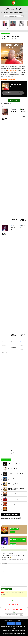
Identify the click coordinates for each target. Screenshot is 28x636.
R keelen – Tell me (14, 528)
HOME (8, 9)
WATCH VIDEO (13, 544)
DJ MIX (11, 12)
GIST (20, 9)
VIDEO (16, 9)
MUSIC (12, 9)
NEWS (2, 12)
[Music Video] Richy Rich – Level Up (17, 540)
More (25, 12)
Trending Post (7, 33)
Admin (7, 38)
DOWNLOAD (12, 531)
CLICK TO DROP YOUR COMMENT (10, 514)
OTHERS (16, 12)
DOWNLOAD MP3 (13, 100)
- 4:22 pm (8, 550)
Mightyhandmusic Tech (19, 633)
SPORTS (20, 12)
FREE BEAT (6, 12)
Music (2, 33)
